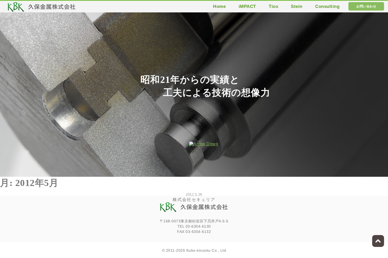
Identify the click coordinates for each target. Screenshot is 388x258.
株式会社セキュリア (194, 199)
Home (219, 6)
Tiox (273, 6)
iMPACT (247, 6)
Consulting (327, 6)
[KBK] (42, 8)
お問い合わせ (366, 6)
